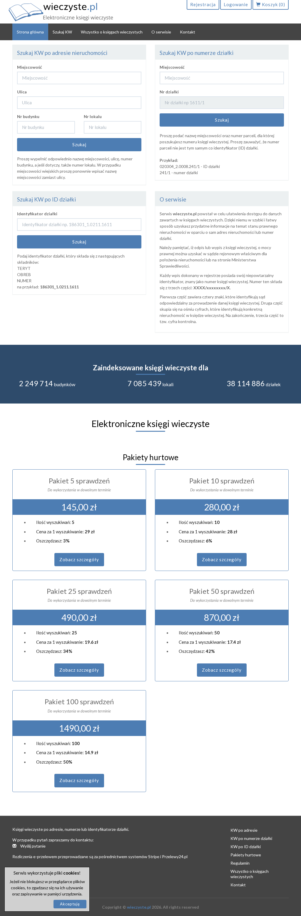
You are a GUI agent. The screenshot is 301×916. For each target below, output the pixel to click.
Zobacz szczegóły (79, 559)
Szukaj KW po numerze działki (196, 52)
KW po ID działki (245, 846)
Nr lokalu (93, 116)
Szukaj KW (62, 31)
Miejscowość (29, 67)
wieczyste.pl (139, 907)
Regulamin (240, 862)
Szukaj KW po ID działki (46, 199)
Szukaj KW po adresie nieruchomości (62, 52)
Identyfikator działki (37, 213)
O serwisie (161, 31)
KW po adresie (243, 830)
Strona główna (30, 31)
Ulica (22, 91)
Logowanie (236, 4)
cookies (71, 872)
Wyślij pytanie (32, 845)
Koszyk (273, 4)
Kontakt (187, 31)
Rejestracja (203, 4)
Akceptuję (70, 904)
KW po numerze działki (251, 838)
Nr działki (169, 91)
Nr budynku (28, 116)
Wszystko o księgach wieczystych (112, 31)
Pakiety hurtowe (245, 854)
